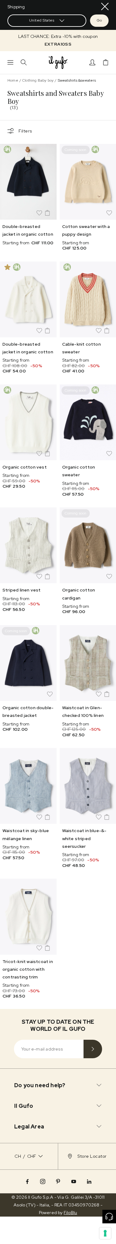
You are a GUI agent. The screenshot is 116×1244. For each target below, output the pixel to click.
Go (99, 20)
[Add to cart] (47, 213)
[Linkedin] (89, 1181)
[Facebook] (27, 1181)
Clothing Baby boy (38, 80)
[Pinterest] (58, 1181)
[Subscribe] (93, 1049)
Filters (25, 131)
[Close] (104, 6)
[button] (58, 40)
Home (12, 80)
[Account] (92, 62)
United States (41, 20)
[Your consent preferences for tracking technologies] (105, 1233)
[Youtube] (73, 1181)
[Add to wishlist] (39, 213)
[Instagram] (42, 1181)
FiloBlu (70, 1212)
